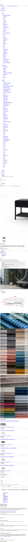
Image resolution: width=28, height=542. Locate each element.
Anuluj (1, 541)
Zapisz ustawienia (4, 541)
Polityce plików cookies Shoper (7, 536)
